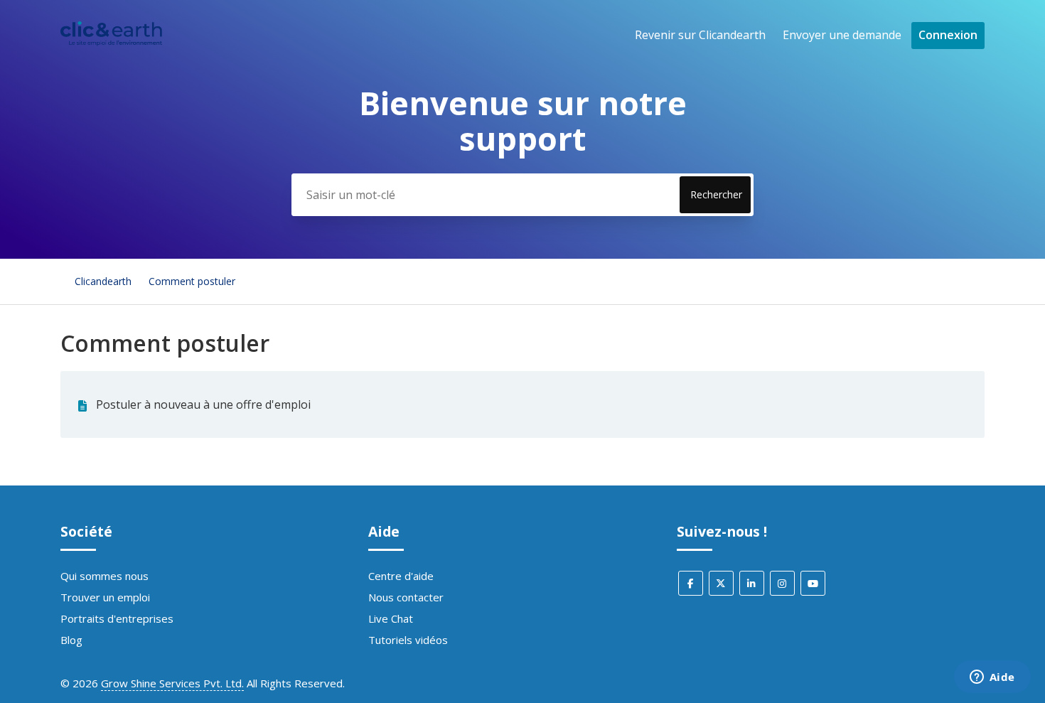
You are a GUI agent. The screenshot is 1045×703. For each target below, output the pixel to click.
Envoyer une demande (842, 35)
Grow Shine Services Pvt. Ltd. (172, 683)
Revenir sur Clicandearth (700, 35)
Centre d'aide (401, 576)
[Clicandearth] (111, 42)
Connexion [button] (947, 35)
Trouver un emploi (105, 597)
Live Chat (390, 618)
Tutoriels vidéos (408, 640)
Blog (71, 640)
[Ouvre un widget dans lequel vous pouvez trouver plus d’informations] (992, 678)
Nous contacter (406, 597)
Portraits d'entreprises (116, 618)
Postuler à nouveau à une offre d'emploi (203, 404)
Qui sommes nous (104, 576)
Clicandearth (103, 281)
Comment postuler (192, 281)
